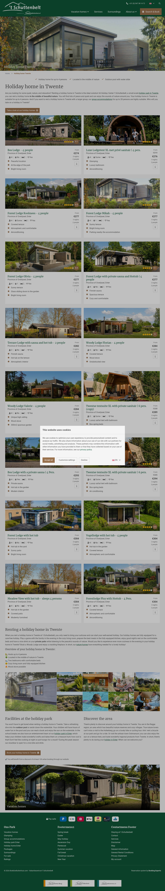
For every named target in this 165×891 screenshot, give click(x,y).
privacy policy (86, 449)
